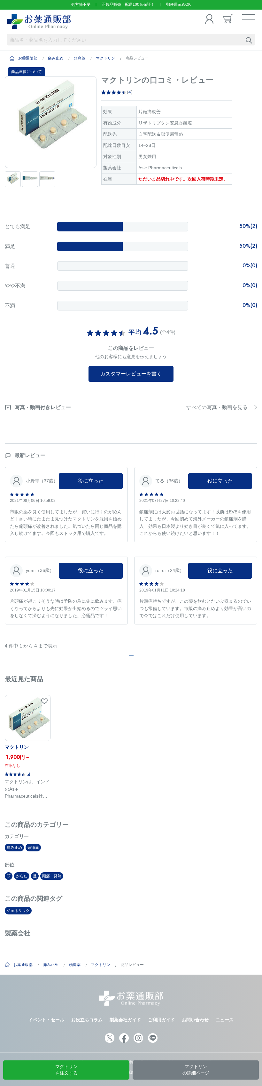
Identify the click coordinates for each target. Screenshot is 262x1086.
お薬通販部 (27, 58)
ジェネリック (18, 910)
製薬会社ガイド (125, 1019)
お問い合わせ (195, 1019)
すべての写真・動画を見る (217, 407)
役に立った (91, 481)
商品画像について (26, 71)
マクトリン (105, 58)
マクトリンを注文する (66, 1069)
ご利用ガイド (161, 1019)
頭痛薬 (79, 58)
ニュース (225, 1019)
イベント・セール (46, 1019)
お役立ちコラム (87, 1019)
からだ (21, 876)
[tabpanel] (50, 122)
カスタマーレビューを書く (131, 373)
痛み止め (55, 58)
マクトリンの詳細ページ (195, 1069)
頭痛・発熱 (51, 876)
